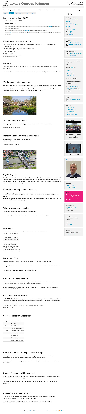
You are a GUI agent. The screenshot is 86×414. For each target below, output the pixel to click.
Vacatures (48, 10)
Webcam (41, 10)
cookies (44, 410)
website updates (54, 410)
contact (22, 410)
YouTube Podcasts (70, 88)
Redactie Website (71, 187)
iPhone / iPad (70, 73)
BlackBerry (69, 72)
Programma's (11, 10)
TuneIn (71, 67)
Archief (11, 13)
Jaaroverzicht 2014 (30, 13)
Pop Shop (70, 31)
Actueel (5, 13)
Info (54, 10)
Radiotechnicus (71, 111)
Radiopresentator (71, 113)
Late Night (70, 32)
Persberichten (70, 185)
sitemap (48, 410)
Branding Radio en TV (71, 207)
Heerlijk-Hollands (71, 29)
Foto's (27, 10)
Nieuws (20, 10)
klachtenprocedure (38, 410)
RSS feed (62, 410)
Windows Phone (71, 75)
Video (33, 10)
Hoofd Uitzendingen (72, 114)
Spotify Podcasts (74, 86)
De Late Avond (71, 34)
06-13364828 (71, 234)
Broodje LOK (70, 28)
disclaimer (31, 410)
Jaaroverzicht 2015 (20, 13)
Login (79, 10)
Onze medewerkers (71, 160)
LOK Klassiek (71, 23)
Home (4, 10)
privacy (26, 410)
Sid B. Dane (69, 224)
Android (69, 70)
